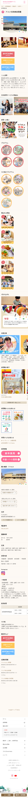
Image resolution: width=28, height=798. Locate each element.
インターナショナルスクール (10, 734)
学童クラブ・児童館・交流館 (10, 732)
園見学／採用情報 (21, 795)
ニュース (5, 755)
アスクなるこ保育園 (6, 662)
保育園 (5, 730)
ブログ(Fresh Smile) (7, 751)
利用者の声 (18, 765)
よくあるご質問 (10, 765)
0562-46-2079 (4, 528)
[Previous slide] (2, 130)
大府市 (19, 6)
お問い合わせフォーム (14, 762)
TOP (2, 6)
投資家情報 (13, 768)
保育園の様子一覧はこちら (14, 402)
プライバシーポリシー (13, 770)
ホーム (4, 718)
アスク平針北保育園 (6, 670)
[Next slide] (26, 130)
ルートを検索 (20, 519)
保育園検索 (8, 6)
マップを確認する (7, 519)
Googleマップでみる (14, 709)
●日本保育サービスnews (8, 443)
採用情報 (5, 722)
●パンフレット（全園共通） (9, 440)
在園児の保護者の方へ (14, 760)
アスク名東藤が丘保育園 (7, 678)
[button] (14, 24)
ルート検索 (7, 795)
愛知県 (14, 6)
